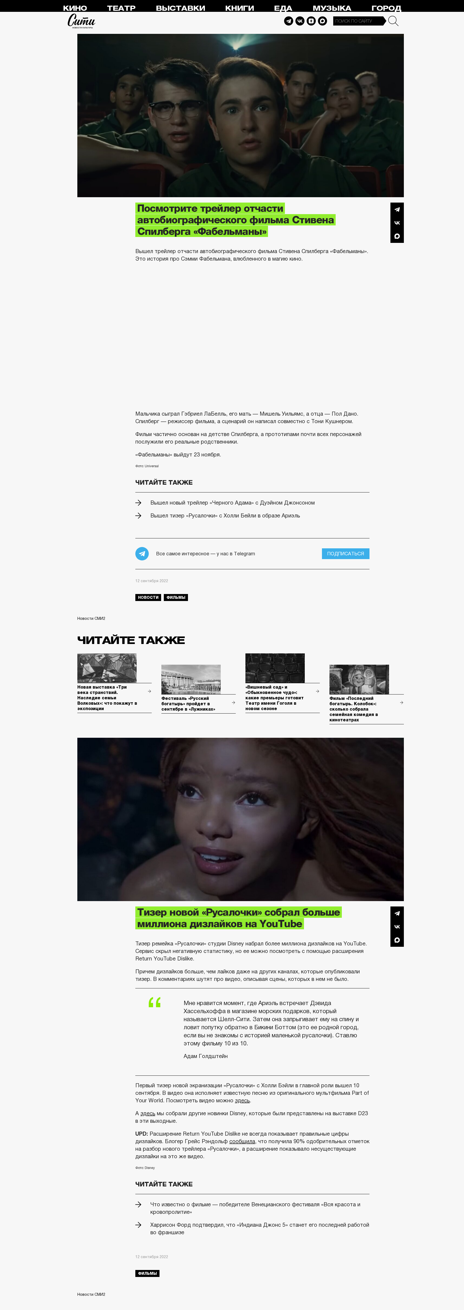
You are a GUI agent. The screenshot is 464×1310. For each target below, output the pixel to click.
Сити (82, 20)
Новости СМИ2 (91, 618)
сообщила (242, 1141)
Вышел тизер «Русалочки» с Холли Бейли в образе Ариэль (225, 516)
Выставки (180, 8)
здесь (242, 1100)
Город (386, 8)
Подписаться (345, 553)
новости (148, 597)
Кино (75, 8)
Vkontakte (300, 21)
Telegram (288, 21)
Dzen (311, 21)
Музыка (332, 8)
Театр (121, 8)
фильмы (175, 597)
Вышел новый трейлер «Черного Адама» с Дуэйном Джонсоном (232, 503)
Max (322, 21)
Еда (283, 8)
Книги (239, 8)
